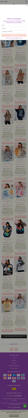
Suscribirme (14, 35)
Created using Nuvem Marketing (14, 39)
